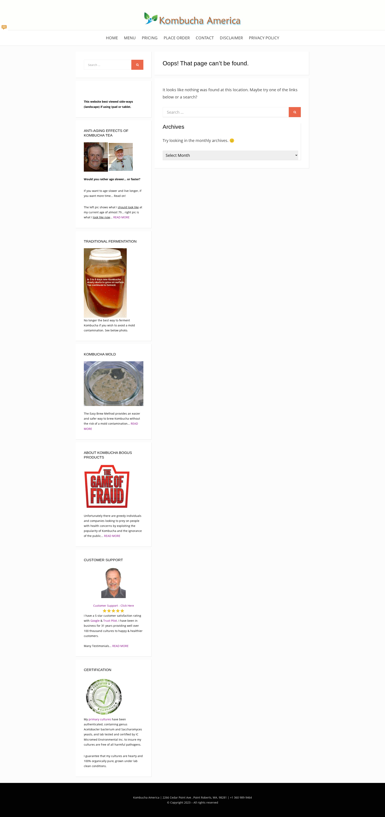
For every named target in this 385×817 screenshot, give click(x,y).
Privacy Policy (264, 37)
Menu (130, 37)
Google (95, 621)
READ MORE (121, 217)
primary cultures (100, 719)
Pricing (150, 37)
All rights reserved (206, 802)
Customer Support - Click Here (113, 605)
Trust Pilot (110, 621)
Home (112, 37)
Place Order (177, 37)
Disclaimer (231, 37)
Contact (205, 37)
